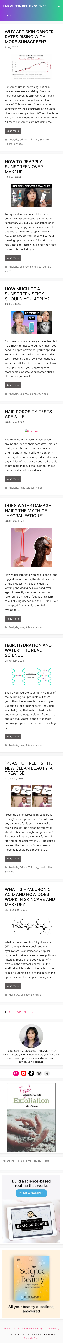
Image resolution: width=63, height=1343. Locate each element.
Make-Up (14, 994)
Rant (50, 867)
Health (43, 867)
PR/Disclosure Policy (32, 1328)
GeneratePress (31, 1338)
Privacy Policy (52, 1328)
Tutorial (45, 266)
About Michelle (11, 1328)
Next (28, 1012)
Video (19, 143)
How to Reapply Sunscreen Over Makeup (24, 166)
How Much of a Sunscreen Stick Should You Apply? (27, 293)
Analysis (13, 139)
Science (44, 139)
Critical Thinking (29, 139)
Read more (12, 130)
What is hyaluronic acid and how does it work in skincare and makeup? (30, 897)
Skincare (10, 143)
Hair (22, 487)
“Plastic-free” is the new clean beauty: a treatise (29, 768)
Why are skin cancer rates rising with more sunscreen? (29, 36)
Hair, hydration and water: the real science (28, 650)
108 (19, 1012)
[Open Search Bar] (59, 6)
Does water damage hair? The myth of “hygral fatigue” (28, 510)
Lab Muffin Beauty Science (24, 6)
